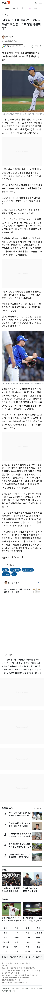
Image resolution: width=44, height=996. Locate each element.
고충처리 (39, 957)
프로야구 (6, 574)
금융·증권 (38, 933)
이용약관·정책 (29, 957)
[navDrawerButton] (40, 2)
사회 (16, 928)
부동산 (16, 938)
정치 (5, 928)
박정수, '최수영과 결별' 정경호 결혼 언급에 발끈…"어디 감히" (20, 816)
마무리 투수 (15, 570)
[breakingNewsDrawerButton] (36, 2)
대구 (14, 574)
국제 (38, 928)
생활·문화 (5, 942)
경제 (27, 928)
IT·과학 (27, 938)
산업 (5, 938)
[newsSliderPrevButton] (35, 809)
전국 (5, 933)
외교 (16, 933)
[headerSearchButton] (32, 2)
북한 (27, 933)
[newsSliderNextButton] (40, 809)
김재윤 (5, 570)
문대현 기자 (9, 37)
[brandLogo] (6, 2)
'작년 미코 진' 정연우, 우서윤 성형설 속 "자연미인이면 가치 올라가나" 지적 (20, 836)
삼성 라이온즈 (28, 570)
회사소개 (5, 957)
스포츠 (4, 15)
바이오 (38, 938)
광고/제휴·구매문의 (16, 957)
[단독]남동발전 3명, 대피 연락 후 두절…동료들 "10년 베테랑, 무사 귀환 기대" (20, 857)
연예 (4, 869)
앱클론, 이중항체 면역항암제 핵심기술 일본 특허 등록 (17, 590)
